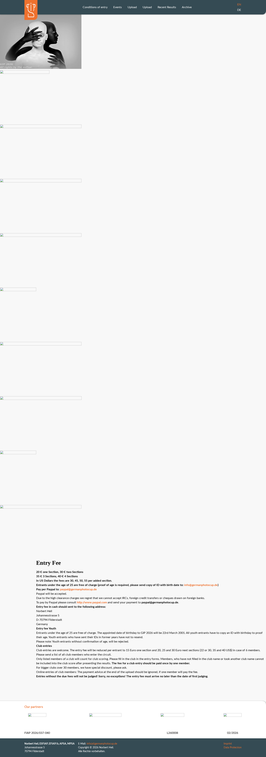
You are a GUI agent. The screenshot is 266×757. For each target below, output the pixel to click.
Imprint (228, 744)
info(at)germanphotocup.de (102, 744)
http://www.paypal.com (92, 602)
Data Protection (233, 747)
